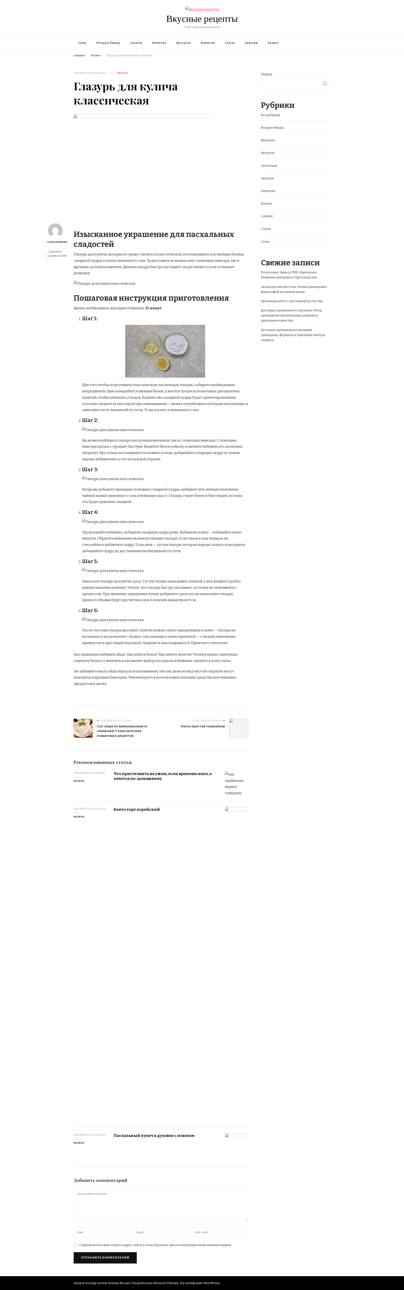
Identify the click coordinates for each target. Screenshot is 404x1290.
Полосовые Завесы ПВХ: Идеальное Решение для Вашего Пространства (289, 274)
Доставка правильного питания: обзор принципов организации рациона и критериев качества (291, 315)
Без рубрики (270, 115)
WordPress (211, 1283)
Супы (82, 42)
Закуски (251, 42)
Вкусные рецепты (202, 18)
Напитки (208, 42)
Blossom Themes (166, 1283)
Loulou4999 (55, 242)
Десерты (183, 42)
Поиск (266, 74)
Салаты (136, 42)
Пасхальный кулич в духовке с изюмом (154, 1135)
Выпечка (159, 42)
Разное (273, 42)
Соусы (230, 42)
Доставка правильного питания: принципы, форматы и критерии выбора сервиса (293, 335)
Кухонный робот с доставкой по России (292, 301)
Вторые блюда (108, 42)
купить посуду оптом (90, 1283)
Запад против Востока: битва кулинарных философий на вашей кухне (294, 289)
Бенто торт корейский (137, 809)
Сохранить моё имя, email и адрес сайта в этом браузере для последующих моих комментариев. (155, 1245)
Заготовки (269, 166)
